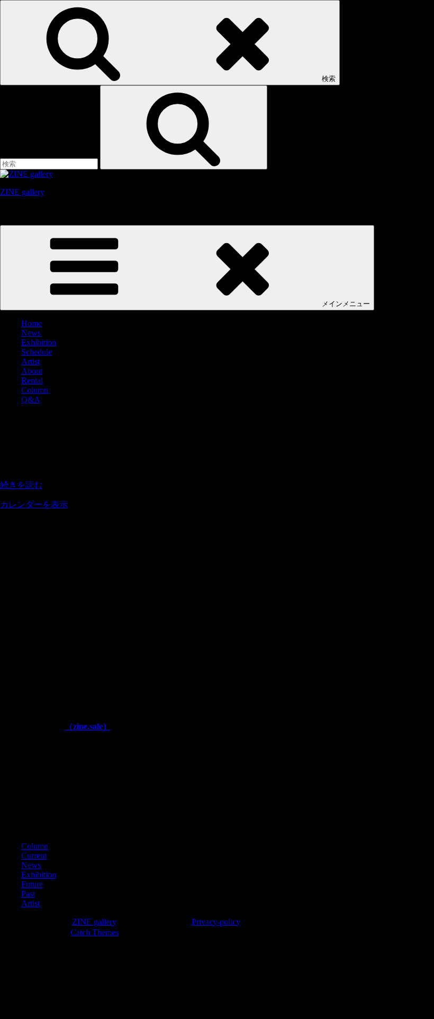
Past (28, 893)
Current (34, 855)
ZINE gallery (22, 191)
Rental (32, 380)
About (31, 371)
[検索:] (50, 163)
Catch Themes (94, 932)
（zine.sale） (88, 726)
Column (34, 390)
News (31, 332)
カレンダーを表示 (34, 504)
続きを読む (21, 484)
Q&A (30, 399)
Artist (30, 361)
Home (31, 323)
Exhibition (38, 342)
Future (32, 884)
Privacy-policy (216, 921)
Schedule (36, 351)
